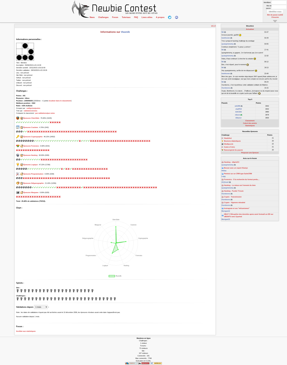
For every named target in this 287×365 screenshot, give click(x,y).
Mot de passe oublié (275, 15)
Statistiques (250, 125)
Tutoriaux (126, 17)
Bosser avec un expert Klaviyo (236, 168)
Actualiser (250, 29)
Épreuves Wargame (30, 192)
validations (28, 111)
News (92, 17)
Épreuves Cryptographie (32, 137)
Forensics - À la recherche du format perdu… (241, 179)
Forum (115, 17)
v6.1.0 (213, 26)
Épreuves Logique (30, 165)
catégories (30, 108)
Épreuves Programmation (33, 174)
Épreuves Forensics (31, 146)
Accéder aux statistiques (26, 331)
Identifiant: (267, 2)
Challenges (103, 17)
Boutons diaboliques (232, 141)
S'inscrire (275, 17)
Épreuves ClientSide (31, 118)
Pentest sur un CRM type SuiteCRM (238, 173)
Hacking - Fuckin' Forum (234, 191)
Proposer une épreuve (250, 153)
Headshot (228, 138)
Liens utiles (147, 17)
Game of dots (229, 147)
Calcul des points (250, 123)
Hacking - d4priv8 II (231, 162)
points (37, 108)
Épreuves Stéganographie (33, 183)
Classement (250, 121)
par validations (41, 113)
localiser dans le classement (60, 101)
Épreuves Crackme (30, 127)
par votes (51, 113)
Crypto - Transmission (233, 197)
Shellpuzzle (228, 144)
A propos (160, 17)
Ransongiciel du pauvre (233, 150)
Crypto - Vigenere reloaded (234, 202)
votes (35, 111)
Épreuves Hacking (30, 155)
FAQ (136, 17)
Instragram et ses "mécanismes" (236, 208)
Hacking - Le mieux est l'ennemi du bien (240, 185)
